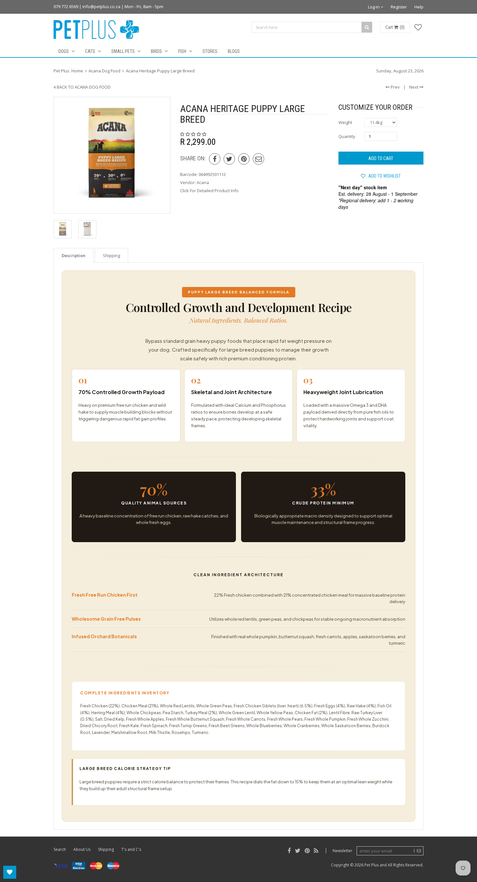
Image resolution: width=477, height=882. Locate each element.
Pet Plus (371, 865)
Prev (395, 87)
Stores (209, 51)
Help (418, 7)
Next (414, 87)
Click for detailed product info (209, 190)
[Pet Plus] (96, 29)
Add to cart (380, 158)
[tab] (73, 255)
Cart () (395, 27)
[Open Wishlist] (9, 872)
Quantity (346, 136)
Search (60, 849)
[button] (193, 134)
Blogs (234, 51)
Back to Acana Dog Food (83, 87)
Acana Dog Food (104, 71)
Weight (345, 122)
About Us (82, 849)
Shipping (106, 849)
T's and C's (131, 849)
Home (77, 71)
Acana (203, 182)
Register (399, 7)
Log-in (374, 7)
